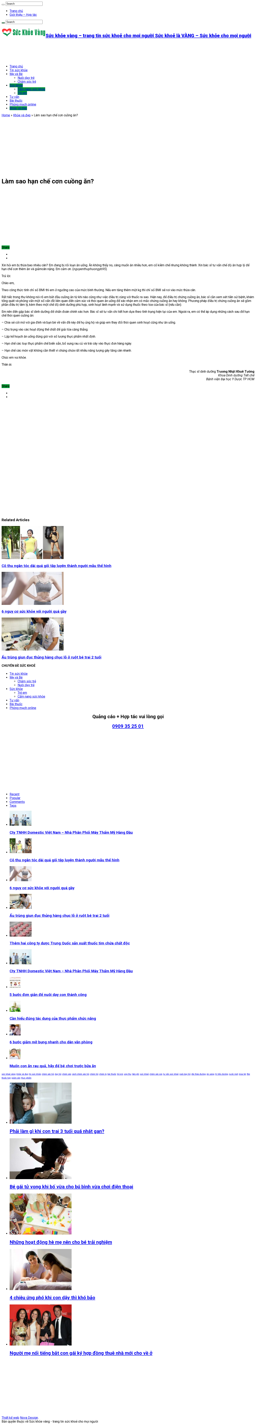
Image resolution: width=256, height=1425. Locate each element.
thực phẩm (26, 1078)
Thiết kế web (10, 1418)
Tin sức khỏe (19, 70)
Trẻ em (22, 93)
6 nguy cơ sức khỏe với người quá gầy (34, 611)
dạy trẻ (58, 1074)
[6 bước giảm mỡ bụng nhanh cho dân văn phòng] (15, 1034)
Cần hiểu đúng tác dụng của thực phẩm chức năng (53, 1018)
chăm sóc (66, 1074)
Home (6, 115)
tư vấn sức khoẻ (171, 1074)
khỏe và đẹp (22, 1074)
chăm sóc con (156, 1074)
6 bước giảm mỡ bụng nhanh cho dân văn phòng (51, 1042)
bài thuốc (111, 1074)
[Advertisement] (74, 51)
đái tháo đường (198, 1074)
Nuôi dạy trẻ (26, 78)
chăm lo (103, 1074)
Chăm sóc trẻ (27, 81)
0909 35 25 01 (128, 726)
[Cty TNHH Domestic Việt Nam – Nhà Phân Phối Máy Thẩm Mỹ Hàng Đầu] (21, 963)
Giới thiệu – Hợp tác (23, 15)
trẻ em (120, 1074)
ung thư (127, 1074)
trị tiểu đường (221, 1074)
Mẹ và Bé (16, 74)
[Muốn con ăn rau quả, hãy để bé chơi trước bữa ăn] (15, 1058)
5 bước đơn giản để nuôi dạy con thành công (48, 995)
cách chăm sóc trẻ (80, 1074)
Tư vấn (14, 97)
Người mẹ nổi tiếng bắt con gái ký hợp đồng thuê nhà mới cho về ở (81, 1353)
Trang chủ (16, 11)
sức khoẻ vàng (9, 1074)
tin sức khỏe (35, 1074)
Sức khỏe (16, 85)
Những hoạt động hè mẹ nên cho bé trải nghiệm (61, 1242)
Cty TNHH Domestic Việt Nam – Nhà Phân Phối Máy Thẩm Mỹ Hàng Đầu (71, 832)
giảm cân (16, 1078)
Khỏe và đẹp (18, 108)
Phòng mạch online (23, 104)
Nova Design (29, 1418)
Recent (14, 794)
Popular (15, 798)
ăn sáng (210, 1074)
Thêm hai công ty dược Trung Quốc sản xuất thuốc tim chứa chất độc (70, 943)
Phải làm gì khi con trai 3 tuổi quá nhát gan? (57, 1131)
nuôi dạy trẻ (185, 1074)
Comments (17, 802)
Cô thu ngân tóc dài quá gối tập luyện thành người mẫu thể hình (56, 566)
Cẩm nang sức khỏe (31, 89)
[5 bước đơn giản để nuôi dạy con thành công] (15, 987)
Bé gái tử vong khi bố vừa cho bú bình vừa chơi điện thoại (71, 1187)
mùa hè (242, 1074)
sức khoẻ (144, 1074)
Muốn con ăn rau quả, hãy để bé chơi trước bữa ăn (53, 1066)
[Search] (3, 4)
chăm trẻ (94, 1074)
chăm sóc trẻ (48, 1074)
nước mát (233, 1074)
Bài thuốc (16, 101)
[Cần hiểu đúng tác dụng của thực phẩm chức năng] (15, 1011)
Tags (13, 806)
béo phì (135, 1074)
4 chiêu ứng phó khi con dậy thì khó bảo (52, 1297)
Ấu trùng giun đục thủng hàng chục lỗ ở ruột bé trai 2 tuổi (51, 657)
